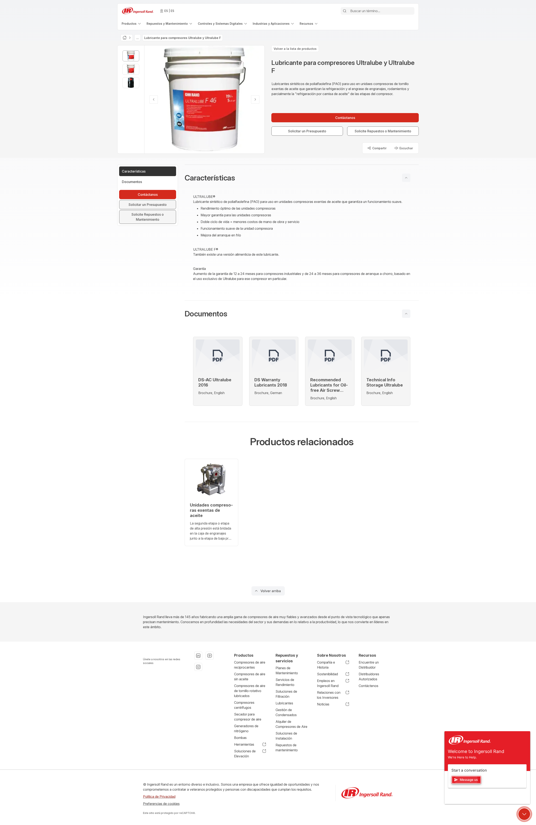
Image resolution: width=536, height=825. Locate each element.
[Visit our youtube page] (210, 656)
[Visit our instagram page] (198, 667)
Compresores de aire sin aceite (249, 676)
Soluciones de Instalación (286, 735)
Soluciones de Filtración (286, 694)
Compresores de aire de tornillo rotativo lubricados (249, 691)
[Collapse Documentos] (406, 313)
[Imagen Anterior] (153, 99)
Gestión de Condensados (286, 712)
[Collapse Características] (406, 178)
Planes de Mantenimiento (287, 670)
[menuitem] (132, 23)
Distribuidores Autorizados (369, 676)
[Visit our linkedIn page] (198, 656)
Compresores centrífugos (244, 705)
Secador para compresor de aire (247, 716)
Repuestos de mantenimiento (287, 747)
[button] (302, 178)
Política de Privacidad (159, 796)
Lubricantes (284, 703)
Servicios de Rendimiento (285, 682)
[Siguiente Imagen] (255, 99)
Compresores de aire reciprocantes (249, 664)
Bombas (240, 738)
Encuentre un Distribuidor (369, 664)
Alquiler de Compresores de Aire (291, 724)
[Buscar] (344, 11)
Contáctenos (368, 686)
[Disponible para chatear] (524, 814)
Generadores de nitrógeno (246, 728)
